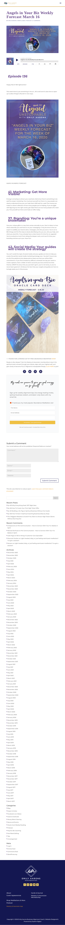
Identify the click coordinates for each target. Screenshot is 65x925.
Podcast (28, 20)
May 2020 (10, 706)
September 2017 (12, 784)
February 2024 (12, 580)
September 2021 (12, 661)
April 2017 (10, 798)
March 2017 (11, 801)
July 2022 (10, 633)
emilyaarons (12, 20)
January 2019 (11, 748)
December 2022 (12, 619)
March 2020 (11, 712)
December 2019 (12, 720)
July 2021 (10, 667)
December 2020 (12, 686)
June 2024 (10, 569)
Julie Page (10, 535)
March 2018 (11, 768)
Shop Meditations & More (15, 900)
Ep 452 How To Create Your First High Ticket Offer (23, 508)
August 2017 (11, 787)
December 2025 (12, 552)
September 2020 (12, 695)
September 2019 (12, 728)
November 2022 (12, 622)
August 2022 (11, 631)
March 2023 (11, 611)
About (8, 893)
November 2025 (12, 555)
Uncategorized (12, 839)
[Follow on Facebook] (24, 884)
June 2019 (10, 737)
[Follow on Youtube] (34, 884)
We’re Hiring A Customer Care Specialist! (29, 535)
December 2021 (12, 653)
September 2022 (12, 628)
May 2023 (10, 605)
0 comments (36, 20)
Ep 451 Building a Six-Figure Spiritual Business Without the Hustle (28, 511)
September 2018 (12, 756)
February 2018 (12, 770)
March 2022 (11, 645)
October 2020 (11, 692)
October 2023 (11, 591)
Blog (8, 808)
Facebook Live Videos (14, 814)
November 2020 (12, 689)
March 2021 (11, 678)
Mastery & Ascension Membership (39, 896)
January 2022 (11, 650)
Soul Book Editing (13, 833)
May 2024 (10, 572)
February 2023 (12, 614)
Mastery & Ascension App (14, 906)
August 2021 (11, 664)
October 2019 (11, 726)
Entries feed (11, 849)
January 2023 (11, 617)
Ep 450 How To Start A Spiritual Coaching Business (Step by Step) (28, 513)
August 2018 (11, 759)
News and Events (13, 822)
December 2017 (12, 776)
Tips (8, 836)
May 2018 (10, 762)
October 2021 (11, 659)
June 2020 (10, 703)
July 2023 (10, 600)
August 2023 (11, 597)
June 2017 (10, 793)
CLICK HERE (50, 366)
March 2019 (11, 745)
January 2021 (11, 684)
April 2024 (10, 575)
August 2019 (11, 731)
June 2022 (10, 636)
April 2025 (10, 564)
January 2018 (11, 773)
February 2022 (12, 647)
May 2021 (10, 673)
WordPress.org (12, 854)
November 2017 (12, 779)
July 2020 (10, 700)
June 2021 (10, 670)
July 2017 (10, 790)
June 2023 (10, 603)
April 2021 (10, 675)
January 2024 (11, 583)
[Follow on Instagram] (28, 884)
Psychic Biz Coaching (14, 830)
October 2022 (11, 625)
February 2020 (12, 714)
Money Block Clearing (14, 819)
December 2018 (12, 751)
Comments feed (12, 851)
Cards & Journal (37, 893)
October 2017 (11, 782)
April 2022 (10, 642)
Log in (9, 846)
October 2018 (11, 754)
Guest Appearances (13, 895)
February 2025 (12, 566)
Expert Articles (12, 811)
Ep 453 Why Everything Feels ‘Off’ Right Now (21, 505)
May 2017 (10, 795)
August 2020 (11, 698)
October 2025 (11, 558)
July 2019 (10, 734)
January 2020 (11, 717)
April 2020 (10, 709)
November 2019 (12, 723)
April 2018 (10, 765)
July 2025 (10, 561)
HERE (53, 359)
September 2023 (12, 594)
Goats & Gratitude (13, 816)
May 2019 (10, 740)
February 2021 (11, 681)
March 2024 (11, 577)
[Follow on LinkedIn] (37, 884)
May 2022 (10, 639)
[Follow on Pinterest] (31, 884)
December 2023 (12, 586)
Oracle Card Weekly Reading (16, 825)
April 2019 (10, 742)
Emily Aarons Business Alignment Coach (31, 919)
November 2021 (12, 656)
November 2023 (12, 589)
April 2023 (10, 608)
